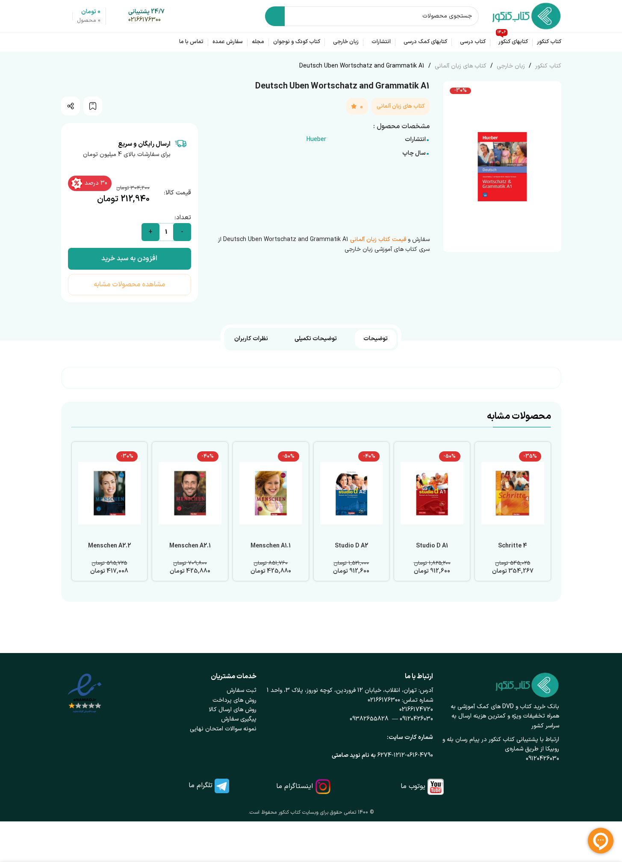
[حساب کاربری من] (64, 16)
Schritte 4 (512, 545)
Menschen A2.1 (190, 545)
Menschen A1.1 (271, 545)
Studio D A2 (351, 545)
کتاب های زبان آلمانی (459, 66)
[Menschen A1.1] (270, 493)
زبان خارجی (510, 66)
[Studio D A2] (351, 493)
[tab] (375, 339)
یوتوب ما (413, 786)
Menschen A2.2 (109, 545)
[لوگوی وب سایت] (526, 15)
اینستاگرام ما (294, 786)
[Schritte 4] (512, 493)
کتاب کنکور (547, 66)
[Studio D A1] (432, 493)
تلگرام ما (200, 785)
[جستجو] (275, 16)
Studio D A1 (432, 545)
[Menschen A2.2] (109, 493)
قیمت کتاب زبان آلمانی (378, 239)
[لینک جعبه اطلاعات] (146, 16)
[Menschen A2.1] (190, 493)
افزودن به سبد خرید (129, 258)
